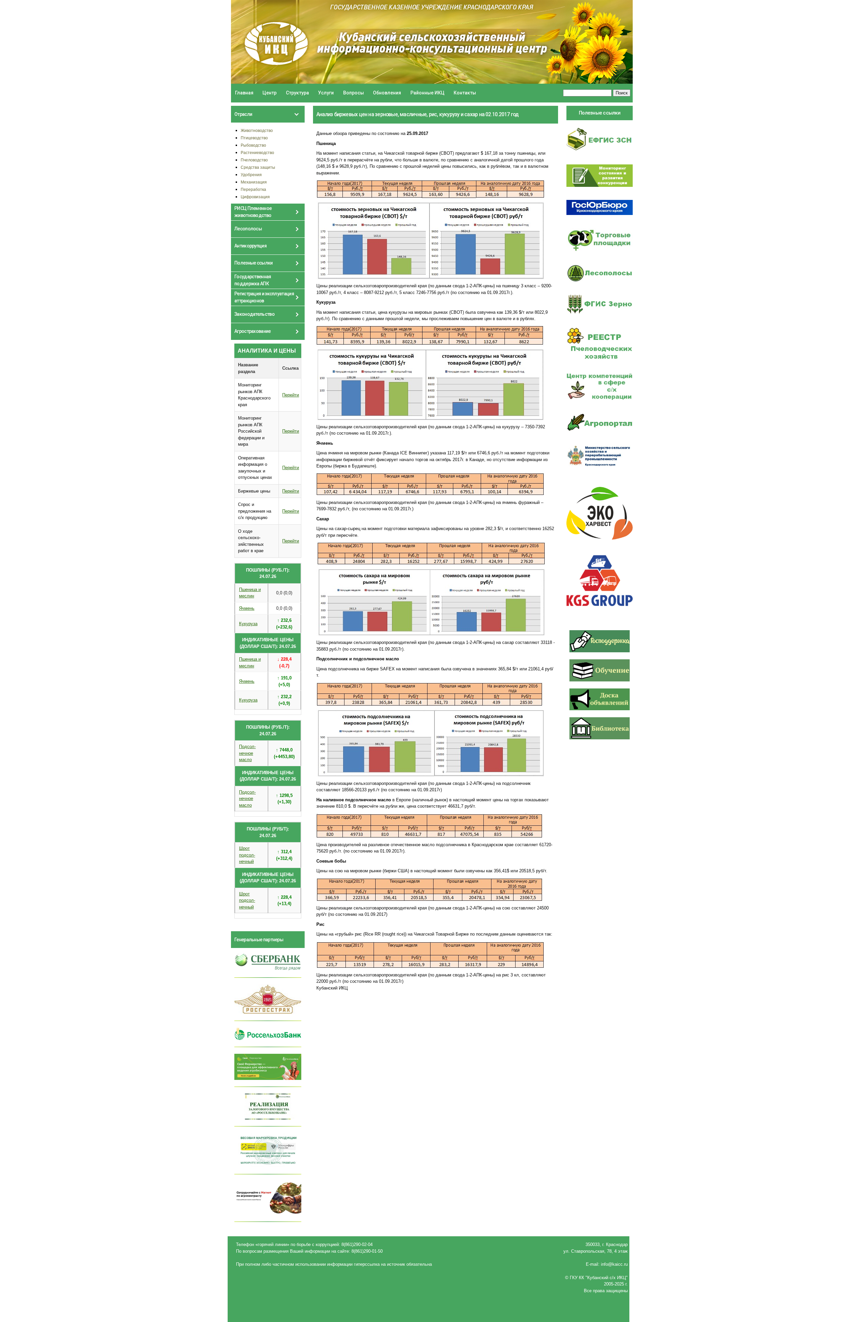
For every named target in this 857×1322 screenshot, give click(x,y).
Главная (244, 92)
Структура (297, 92)
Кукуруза (248, 623)
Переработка (253, 189)
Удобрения (251, 174)
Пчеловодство (254, 160)
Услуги (326, 92)
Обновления (387, 92)
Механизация (254, 182)
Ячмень (246, 608)
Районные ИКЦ (427, 92)
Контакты (465, 92)
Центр (269, 92)
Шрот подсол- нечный (247, 855)
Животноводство (257, 130)
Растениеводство (257, 152)
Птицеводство (254, 138)
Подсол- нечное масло (247, 753)
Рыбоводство (253, 145)
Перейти (290, 394)
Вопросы (353, 92)
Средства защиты (258, 167)
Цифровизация (255, 197)
